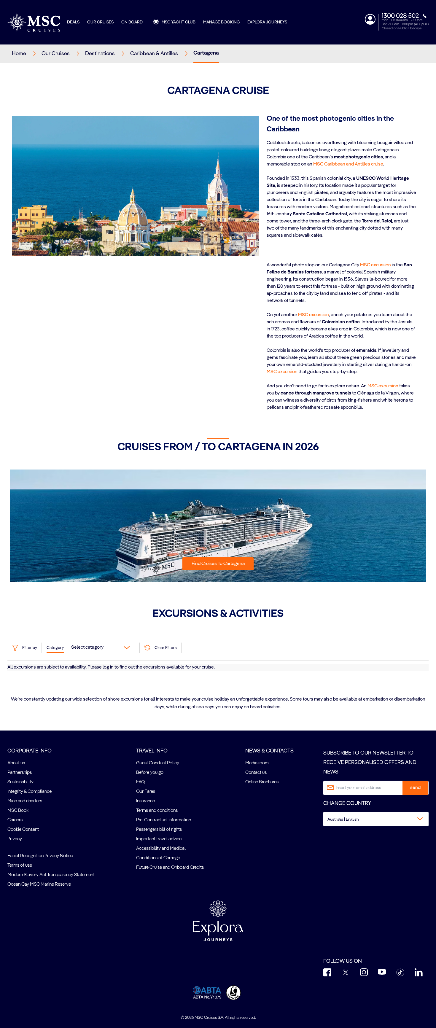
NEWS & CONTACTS (269, 751)
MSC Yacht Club (178, 22)
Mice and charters (24, 801)
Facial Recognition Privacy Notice (40, 856)
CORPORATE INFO (29, 751)
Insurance (145, 801)
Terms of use (19, 865)
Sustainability (20, 782)
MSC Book (17, 810)
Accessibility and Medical (161, 848)
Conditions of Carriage (158, 858)
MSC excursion (375, 265)
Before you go (149, 772)
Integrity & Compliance (29, 791)
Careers (15, 820)
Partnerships (19, 772)
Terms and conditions (157, 810)
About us (16, 763)
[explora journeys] (218, 920)
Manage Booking (221, 22)
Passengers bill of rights (159, 829)
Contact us (256, 772)
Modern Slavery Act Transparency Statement (51, 875)
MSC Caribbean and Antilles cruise (348, 164)
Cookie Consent (23, 829)
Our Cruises (100, 22)
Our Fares (145, 791)
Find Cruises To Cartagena (218, 563)
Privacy (14, 839)
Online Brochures (262, 782)
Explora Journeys (267, 22)
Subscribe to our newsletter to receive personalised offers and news (369, 762)
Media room (257, 763)
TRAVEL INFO (152, 751)
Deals (73, 22)
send (415, 787)
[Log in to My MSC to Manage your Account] (370, 19)
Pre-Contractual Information (163, 820)
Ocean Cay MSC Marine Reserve (39, 884)
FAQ (140, 782)
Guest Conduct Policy (157, 763)
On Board (132, 22)
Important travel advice (159, 839)
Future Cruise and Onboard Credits (170, 867)
